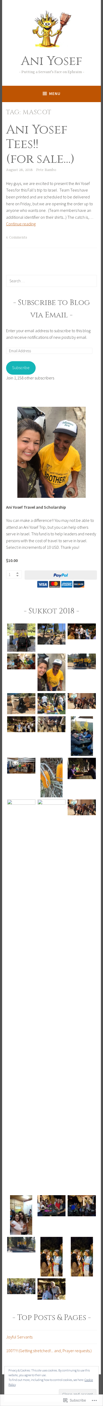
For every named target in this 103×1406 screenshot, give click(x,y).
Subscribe (21, 367)
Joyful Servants (19, 1337)
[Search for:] (51, 280)
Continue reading (21, 223)
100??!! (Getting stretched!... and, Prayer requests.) (49, 1350)
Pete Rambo (46, 170)
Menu (54, 93)
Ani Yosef (51, 61)
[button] (21, 638)
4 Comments (16, 237)
